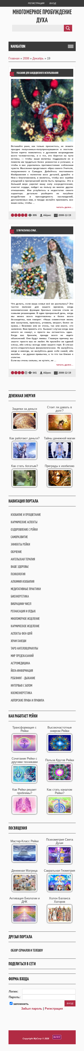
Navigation (18, 46)
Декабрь (38, 58)
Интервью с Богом (21, 685)
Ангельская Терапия (23, 559)
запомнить (21, 1004)
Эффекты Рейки (20, 544)
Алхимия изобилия (22, 581)
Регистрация (36, 3)
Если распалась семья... (27, 230)
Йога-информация (22, 670)
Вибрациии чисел (21, 604)
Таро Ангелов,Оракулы (24, 648)
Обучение (16, 552)
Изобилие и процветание (26, 514)
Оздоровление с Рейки (24, 529)
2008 (26, 58)
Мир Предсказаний (22, 656)
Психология (18, 574)
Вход (53, 3)
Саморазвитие (19, 537)
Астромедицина (20, 663)
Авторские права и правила (27, 700)
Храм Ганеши (18, 641)
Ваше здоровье (20, 566)
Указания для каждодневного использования (37, 72)
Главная (14, 58)
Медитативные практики (26, 589)
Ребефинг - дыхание (23, 678)
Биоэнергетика (20, 596)
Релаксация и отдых (23, 611)
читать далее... (64, 207)
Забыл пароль (31, 1008)
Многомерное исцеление (25, 618)
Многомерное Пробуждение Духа (42, 16)
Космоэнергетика (21, 693)
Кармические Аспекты (24, 522)
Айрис (47, 215)
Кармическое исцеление (25, 626)
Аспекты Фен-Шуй (21, 633)
